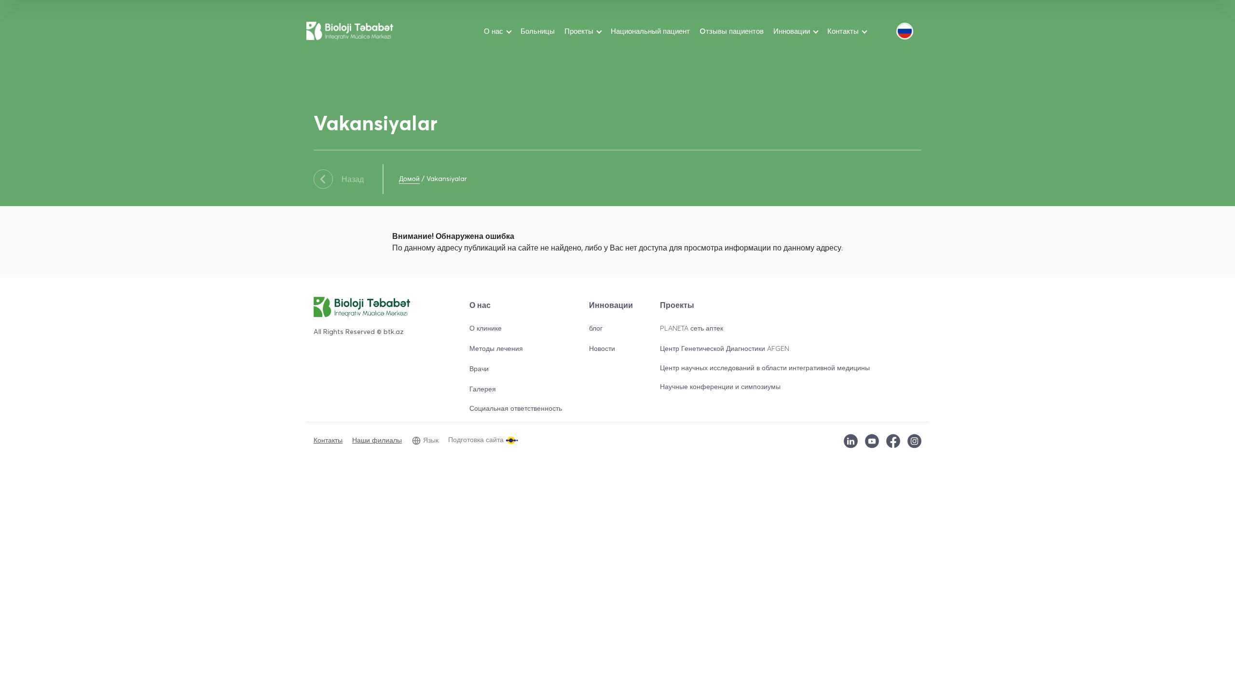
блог (596, 328)
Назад (353, 179)
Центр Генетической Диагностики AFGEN (724, 348)
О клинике (485, 328)
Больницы (538, 31)
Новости (602, 348)
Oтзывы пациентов (732, 31)
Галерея (482, 389)
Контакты (328, 440)
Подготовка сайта (477, 439)
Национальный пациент (650, 31)
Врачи (479, 368)
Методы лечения (496, 348)
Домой (409, 178)
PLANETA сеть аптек (691, 328)
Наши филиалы (377, 440)
